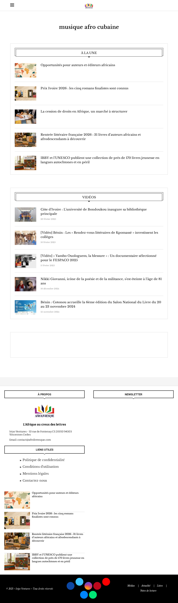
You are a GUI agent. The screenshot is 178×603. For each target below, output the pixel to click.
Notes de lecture (148, 590)
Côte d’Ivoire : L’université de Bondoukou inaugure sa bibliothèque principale (94, 211)
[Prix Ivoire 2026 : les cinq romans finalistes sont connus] (25, 93)
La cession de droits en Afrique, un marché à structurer (84, 111)
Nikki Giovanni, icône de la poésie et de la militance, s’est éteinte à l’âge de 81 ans (101, 281)
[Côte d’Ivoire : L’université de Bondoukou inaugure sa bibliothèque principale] (25, 214)
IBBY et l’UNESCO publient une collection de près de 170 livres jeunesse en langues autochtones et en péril (100, 160)
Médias (131, 585)
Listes (160, 585)
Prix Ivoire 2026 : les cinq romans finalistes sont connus (84, 88)
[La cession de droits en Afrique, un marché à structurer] (25, 116)
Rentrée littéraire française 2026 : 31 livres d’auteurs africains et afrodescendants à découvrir (91, 137)
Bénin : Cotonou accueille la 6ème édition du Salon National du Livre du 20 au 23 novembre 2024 (101, 304)
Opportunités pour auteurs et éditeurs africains (78, 65)
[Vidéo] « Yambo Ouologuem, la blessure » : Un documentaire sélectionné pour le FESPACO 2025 (99, 258)
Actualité (145, 585)
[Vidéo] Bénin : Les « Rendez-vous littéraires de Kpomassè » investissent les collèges (99, 235)
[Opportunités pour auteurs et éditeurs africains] (25, 70)
